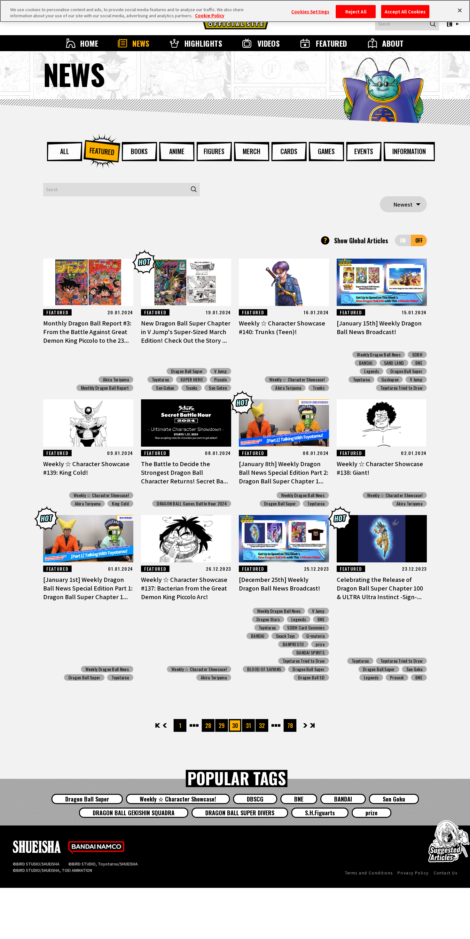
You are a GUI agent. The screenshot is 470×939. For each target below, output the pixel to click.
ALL (64, 151)
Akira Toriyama (116, 379)
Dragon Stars (268, 619)
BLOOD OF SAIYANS (264, 669)
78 (290, 725)
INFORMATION (409, 151)
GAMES (326, 151)
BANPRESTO (293, 644)
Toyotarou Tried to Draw (401, 388)
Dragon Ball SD (311, 677)
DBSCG (255, 799)
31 (248, 725)
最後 (312, 725)
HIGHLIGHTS (203, 43)
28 (208, 725)
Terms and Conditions (369, 872)
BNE (418, 363)
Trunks (192, 388)
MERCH (251, 151)
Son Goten (218, 388)
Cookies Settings (310, 11)
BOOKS (139, 151)
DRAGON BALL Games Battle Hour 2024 (192, 503)
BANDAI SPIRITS (310, 652)
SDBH (417, 354)
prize (320, 644)
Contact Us (445, 872)
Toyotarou (160, 379)
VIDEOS (268, 43)
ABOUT (392, 43)
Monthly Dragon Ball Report (105, 388)
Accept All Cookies (405, 11)
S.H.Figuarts (320, 813)
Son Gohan (165, 388)
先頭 (158, 725)
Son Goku (414, 669)
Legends (371, 371)
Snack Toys (285, 636)
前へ (165, 725)
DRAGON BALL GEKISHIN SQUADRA (134, 813)
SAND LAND (394, 363)
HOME (89, 43)
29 (221, 725)
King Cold (120, 503)
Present (397, 677)
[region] (235, 11)
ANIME (176, 151)
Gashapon (389, 379)
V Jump (220, 371)
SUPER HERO (191, 379)
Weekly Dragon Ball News (378, 354)
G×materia (315, 636)
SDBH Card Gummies (306, 627)
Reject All (355, 11)
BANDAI (365, 363)
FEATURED (331, 43)
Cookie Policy (209, 16)
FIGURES (214, 151)
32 (262, 725)
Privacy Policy (412, 872)
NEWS (141, 43)
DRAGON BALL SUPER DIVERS (239, 813)
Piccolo (220, 379)
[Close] (460, 10)
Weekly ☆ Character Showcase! (297, 379)
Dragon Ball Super (187, 371)
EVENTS (363, 151)
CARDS (288, 151)
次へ (305, 725)
